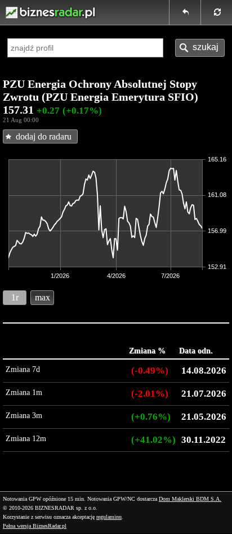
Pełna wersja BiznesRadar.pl (34, 526)
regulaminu (109, 517)
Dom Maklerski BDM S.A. (190, 499)
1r (15, 297)
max (42, 297)
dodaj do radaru (44, 136)
